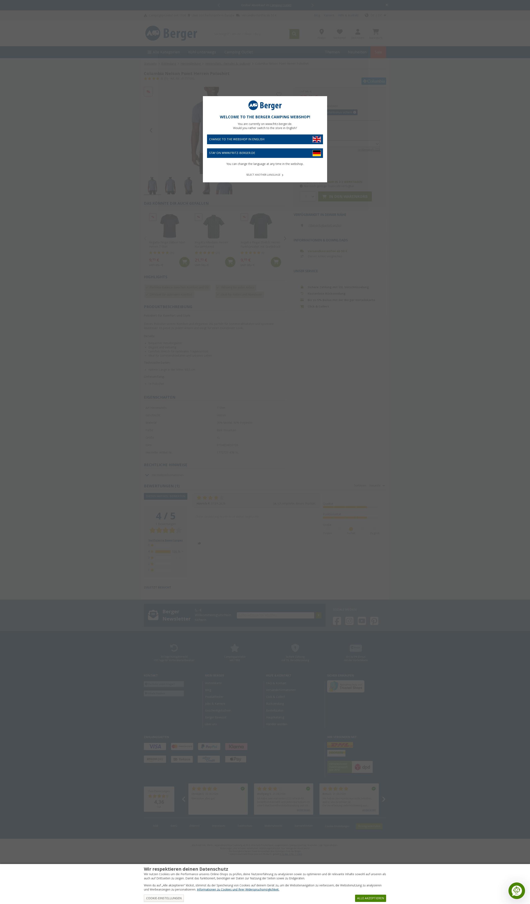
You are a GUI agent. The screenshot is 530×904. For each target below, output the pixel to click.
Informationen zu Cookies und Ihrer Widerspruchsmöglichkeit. (238, 889)
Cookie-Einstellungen (164, 898)
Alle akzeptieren (370, 898)
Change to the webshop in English (236, 139)
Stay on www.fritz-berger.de (232, 153)
